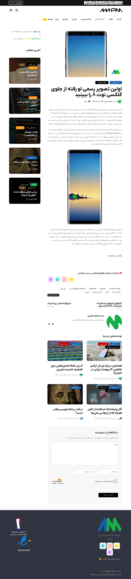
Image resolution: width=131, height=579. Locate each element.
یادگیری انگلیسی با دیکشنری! (28, 73)
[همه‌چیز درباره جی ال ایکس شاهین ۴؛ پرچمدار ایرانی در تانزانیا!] (104, 351)
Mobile (102, 289)
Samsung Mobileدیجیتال (77, 289)
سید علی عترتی (74, 418)
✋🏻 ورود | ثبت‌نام (15, 3)
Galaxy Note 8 (114, 289)
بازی (57, 19)
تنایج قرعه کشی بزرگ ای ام (59, 304)
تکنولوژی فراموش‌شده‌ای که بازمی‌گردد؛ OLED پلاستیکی (109, 306)
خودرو (65, 19)
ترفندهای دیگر (30, 128)
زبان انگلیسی (31, 65)
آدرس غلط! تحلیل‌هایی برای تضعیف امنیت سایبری (67, 367)
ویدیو (48, 19)
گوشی (106, 292)
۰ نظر (86, 101)
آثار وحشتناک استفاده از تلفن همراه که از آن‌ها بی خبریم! (105, 411)
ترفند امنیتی (24, 185)
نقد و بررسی (86, 19)
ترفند (111, 19)
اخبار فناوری (100, 19)
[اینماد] (24, 544)
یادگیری (33, 68)
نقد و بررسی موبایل (112, 347)
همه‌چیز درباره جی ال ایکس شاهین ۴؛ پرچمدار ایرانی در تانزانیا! (106, 369)
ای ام (119, 19)
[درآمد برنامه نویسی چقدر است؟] (65, 394)
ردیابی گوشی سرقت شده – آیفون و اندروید (25, 193)
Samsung (92, 289)
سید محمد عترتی (110, 101)
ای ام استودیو (115, 574)
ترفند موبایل (103, 387)
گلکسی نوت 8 (115, 292)
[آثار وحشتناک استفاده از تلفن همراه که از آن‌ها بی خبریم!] (104, 394)
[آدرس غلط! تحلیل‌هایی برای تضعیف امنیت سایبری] (65, 351)
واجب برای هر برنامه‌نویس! (30, 133)
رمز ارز (74, 19)
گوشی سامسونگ (97, 292)
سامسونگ (62, 289)
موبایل (86, 292)
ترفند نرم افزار (102, 82)
